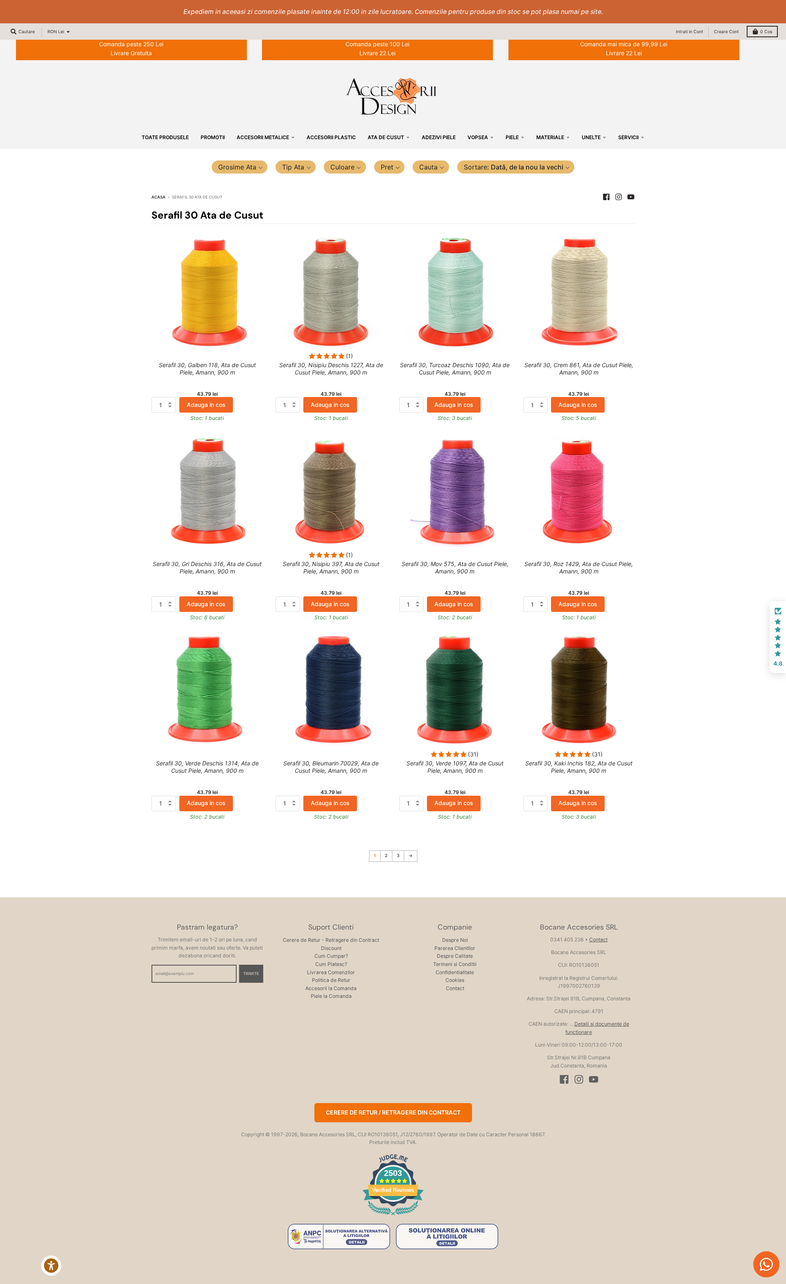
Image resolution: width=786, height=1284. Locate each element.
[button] (240, 167)
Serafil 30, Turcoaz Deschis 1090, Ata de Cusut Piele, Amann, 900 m (455, 368)
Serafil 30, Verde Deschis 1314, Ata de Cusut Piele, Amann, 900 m (207, 767)
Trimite (251, 973)
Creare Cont (726, 31)
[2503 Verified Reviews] (393, 1216)
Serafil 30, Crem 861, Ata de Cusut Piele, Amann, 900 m (578, 368)
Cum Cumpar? (331, 956)
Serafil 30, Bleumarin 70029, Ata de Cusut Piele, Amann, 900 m (331, 767)
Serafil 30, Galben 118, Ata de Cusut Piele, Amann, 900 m (207, 368)
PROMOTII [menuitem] (213, 137)
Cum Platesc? (331, 964)
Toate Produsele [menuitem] (165, 137)
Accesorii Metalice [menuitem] (263, 137)
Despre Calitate (455, 956)
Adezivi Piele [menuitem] (439, 137)
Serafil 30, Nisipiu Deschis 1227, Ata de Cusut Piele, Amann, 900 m (331, 368)
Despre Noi (455, 940)
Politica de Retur (331, 980)
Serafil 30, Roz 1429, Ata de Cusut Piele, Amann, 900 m (578, 567)
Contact (455, 988)
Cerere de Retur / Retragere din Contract (393, 1112)
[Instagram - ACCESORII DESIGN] (618, 197)
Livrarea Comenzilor (331, 972)
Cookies (454, 980)
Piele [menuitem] (512, 137)
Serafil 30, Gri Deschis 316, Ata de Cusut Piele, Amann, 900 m (207, 567)
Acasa (158, 197)
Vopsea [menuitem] (478, 137)
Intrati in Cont (689, 31)
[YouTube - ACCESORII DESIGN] (631, 197)
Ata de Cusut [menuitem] (386, 137)
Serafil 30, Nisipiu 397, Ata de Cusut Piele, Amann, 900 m (331, 567)
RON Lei (55, 31)
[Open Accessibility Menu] (51, 1265)
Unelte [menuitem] (591, 137)
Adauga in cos (206, 404)
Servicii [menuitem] (628, 137)
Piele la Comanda (331, 996)
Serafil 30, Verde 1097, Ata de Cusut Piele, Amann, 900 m (455, 767)
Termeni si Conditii (455, 964)
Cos (766, 31)
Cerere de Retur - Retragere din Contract (331, 940)
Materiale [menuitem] (550, 137)
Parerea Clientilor (454, 948)
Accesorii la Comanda (331, 988)
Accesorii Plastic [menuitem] (331, 137)
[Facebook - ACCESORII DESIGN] (606, 197)
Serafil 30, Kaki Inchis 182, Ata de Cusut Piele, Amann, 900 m (578, 767)
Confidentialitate (455, 972)
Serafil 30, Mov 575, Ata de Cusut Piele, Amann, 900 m (455, 567)
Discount (331, 948)
